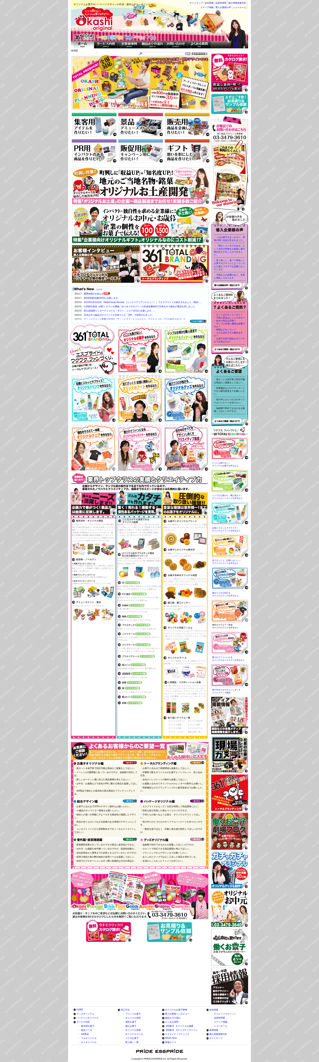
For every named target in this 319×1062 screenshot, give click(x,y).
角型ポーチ (122, 598)
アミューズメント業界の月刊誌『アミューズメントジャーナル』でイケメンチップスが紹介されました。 (136, 319)
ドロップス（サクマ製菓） (187, 694)
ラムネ (197, 527)
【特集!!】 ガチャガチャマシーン (181, 1030)
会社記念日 (85, 583)
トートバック (135, 609)
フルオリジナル (89, 1038)
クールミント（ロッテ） (192, 696)
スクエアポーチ (147, 598)
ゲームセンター (78, 606)
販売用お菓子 (87, 1026)
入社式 (85, 577)
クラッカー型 (130, 524)
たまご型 (136, 649)
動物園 (85, 535)
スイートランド (92, 606)
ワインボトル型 (147, 649)
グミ (200, 579)
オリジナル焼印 (133, 1018)
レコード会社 (84, 540)
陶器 (139, 558)
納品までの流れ (173, 1018)
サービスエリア (95, 533)
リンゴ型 (134, 651)
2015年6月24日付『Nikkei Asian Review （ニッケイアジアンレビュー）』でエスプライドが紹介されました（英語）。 (143, 302)
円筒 (119, 637)
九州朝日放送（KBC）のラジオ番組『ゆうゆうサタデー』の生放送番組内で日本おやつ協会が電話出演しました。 (140, 306)
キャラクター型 (140, 535)
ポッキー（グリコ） (192, 686)
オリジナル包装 (182, 639)
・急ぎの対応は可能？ (225, 320)
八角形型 (145, 530)
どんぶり (128, 620)
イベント (75, 538)
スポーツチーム (98, 540)
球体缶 (138, 586)
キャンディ (168, 579)
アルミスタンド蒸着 (126, 692)
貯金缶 (135, 589)
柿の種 (167, 664)
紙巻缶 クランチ (183, 661)
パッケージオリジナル (87, 1018)
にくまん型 (127, 533)
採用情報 (213, 1030)
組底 (136, 637)
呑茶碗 (120, 620)
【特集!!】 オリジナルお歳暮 (179, 1026)
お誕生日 (75, 583)
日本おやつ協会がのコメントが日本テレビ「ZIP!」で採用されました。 (119, 315)
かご (123, 564)
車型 (156, 533)
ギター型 (121, 677)
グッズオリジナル (85, 1014)
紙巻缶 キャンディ (199, 661)
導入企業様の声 (223, 7)
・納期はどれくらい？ (225, 329)
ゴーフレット (187, 527)
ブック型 (121, 527)
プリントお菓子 (133, 1014)
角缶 (132, 586)
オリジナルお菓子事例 (176, 1009)
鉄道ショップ (106, 527)
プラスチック (148, 558)
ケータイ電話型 (144, 527)
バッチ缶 (127, 589)
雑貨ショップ (77, 530)
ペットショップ (107, 530)
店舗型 (149, 533)
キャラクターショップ (81, 524)
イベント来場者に (86, 568)
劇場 (91, 535)
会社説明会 (76, 577)
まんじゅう (186, 553)
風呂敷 (126, 609)
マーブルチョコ (197, 631)
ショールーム (239, 7)
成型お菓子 (130, 1022)
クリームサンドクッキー (181, 634)
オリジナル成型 (145, 589)
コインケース (126, 612)
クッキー (167, 525)
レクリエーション (99, 583)
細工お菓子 (130, 1026)
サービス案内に (78, 566)
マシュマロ (191, 525)
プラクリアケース (134, 561)
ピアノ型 (139, 677)
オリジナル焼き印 (183, 556)
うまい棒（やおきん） (173, 686)
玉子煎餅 (167, 553)
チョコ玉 (185, 631)
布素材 (133, 558)
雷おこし (170, 639)
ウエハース (182, 636)
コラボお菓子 (132, 1038)
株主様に (103, 566)
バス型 (128, 530)
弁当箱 (149, 629)
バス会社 (95, 527)
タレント (97, 538)
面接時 (100, 577)
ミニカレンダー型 (125, 535)
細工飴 (166, 606)
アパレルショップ (92, 530)
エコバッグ (138, 612)
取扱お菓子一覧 (194, 732)
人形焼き (192, 579)
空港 (79, 527)
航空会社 (86, 527)
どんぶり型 (142, 524)
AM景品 (85, 1034)
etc (107, 540)
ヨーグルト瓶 (141, 668)
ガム (200, 525)
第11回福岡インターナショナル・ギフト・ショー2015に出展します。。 (120, 310)
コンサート (107, 535)
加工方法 (125, 1009)
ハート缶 (146, 586)
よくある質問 (171, 1022)
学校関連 (84, 533)
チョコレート (174, 527)
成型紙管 (150, 561)
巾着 (119, 609)
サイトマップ (196, 3)
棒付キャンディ (179, 525)
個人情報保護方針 (237, 3)
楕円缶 (126, 586)
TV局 (107, 524)
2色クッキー (174, 581)
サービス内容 (83, 1022)
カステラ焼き (198, 553)
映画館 (98, 535)
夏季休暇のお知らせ (94, 293)
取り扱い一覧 (132, 1042)
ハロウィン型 (145, 651)
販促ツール (86, 1030)
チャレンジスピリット (225, 1014)
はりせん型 (153, 524)
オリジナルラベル (195, 664)
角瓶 (125, 668)
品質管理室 (221, 3)
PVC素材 (125, 558)
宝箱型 (120, 530)
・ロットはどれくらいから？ (228, 314)
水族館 (78, 535)
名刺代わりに (91, 566)
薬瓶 (150, 668)
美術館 (75, 533)
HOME (79, 1009)
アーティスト (86, 538)
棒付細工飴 (175, 606)
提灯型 (120, 524)
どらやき (176, 553)
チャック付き (141, 692)
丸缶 (119, 586)
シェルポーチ (134, 598)
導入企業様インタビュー (177, 1014)
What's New (171, 1038)
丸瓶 (119, 668)
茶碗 (119, 629)
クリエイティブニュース (177, 1034)
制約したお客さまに (103, 568)
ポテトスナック (195, 636)
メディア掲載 (207, 7)
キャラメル (127, 637)
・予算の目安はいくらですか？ (229, 317)
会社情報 (209, 3)
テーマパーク (97, 524)
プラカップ (136, 629)
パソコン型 (131, 527)
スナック (172, 584)
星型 (129, 649)
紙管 (158, 561)
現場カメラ (170, 1042)
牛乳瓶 (131, 668)
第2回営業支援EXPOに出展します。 (102, 298)
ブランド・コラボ (175, 732)
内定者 (92, 577)
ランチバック (148, 609)
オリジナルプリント (176, 721)
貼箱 (128, 564)
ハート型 (136, 530)
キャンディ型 (139, 533)
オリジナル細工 (175, 609)
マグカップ (142, 620)
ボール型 (156, 527)
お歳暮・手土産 (78, 571)
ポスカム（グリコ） (182, 691)
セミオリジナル (89, 1042)
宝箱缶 (154, 586)
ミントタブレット (179, 664)
